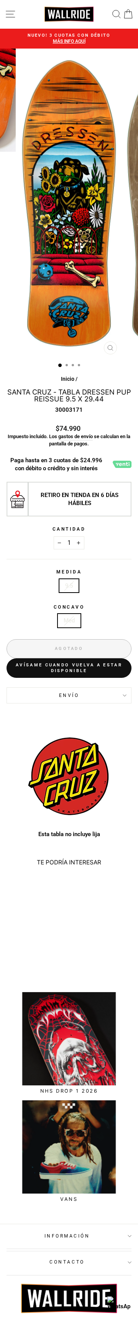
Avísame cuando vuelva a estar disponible (69, 668)
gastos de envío (75, 436)
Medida (69, 572)
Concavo (69, 607)
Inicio (67, 379)
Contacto (66, 1262)
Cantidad (69, 529)
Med (69, 620)
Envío (69, 695)
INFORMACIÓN (67, 1236)
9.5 (69, 585)
